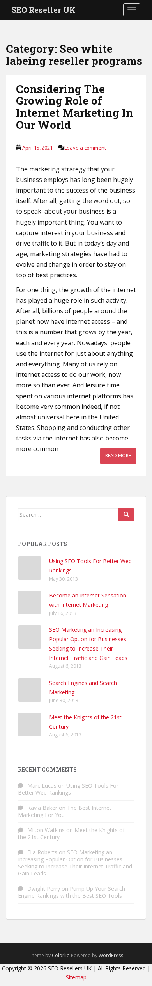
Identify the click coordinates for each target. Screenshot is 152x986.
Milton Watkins (46, 830)
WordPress (111, 955)
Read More (118, 455)
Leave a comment (85, 147)
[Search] (126, 514)
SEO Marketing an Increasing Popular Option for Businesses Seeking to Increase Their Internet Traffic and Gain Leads (75, 863)
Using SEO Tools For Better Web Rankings (68, 789)
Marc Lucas (42, 785)
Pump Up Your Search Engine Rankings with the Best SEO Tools (71, 892)
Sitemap (76, 977)
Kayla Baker (42, 807)
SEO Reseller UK (44, 10)
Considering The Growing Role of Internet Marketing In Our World (74, 107)
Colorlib (61, 955)
